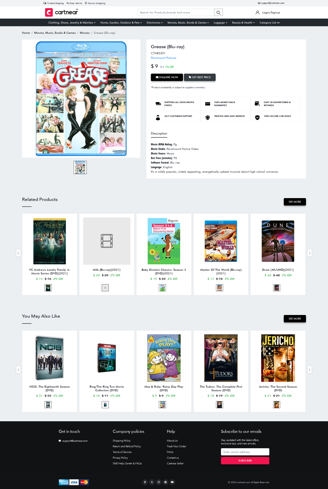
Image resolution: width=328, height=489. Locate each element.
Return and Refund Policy (127, 446)
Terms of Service (122, 452)
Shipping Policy (122, 440)
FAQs (170, 452)
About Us (172, 440)
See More (295, 201)
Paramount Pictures (163, 58)
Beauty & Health (242, 22)
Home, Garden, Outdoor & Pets (119, 22)
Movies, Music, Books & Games (187, 22)
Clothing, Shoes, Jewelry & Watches (70, 22)
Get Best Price (201, 77)
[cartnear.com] (61, 12)
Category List (268, 22)
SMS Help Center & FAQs (127, 463)
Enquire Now (168, 77)
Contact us (173, 457)
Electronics (153, 22)
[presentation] (18, 253)
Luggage (219, 22)
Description (159, 133)
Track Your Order (176, 446)
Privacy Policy (120, 457)
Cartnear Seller (175, 463)
